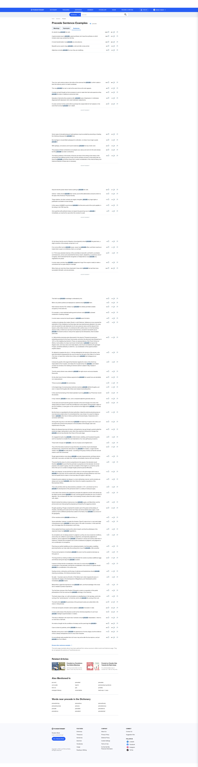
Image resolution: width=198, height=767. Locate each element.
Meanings (56, 28)
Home (53, 18)
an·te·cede (55, 685)
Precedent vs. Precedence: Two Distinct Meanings (74, 664)
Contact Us (129, 731)
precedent (78, 711)
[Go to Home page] (37, 10)
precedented (101, 711)
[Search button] (126, 14)
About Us (103, 731)
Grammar (79, 741)
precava (77, 706)
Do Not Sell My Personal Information (107, 748)
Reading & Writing (82, 750)
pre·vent (54, 682)
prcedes (100, 687)
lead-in (77, 685)
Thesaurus (79, 734)
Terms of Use (105, 744)
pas (76, 687)
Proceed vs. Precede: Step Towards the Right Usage (109, 664)
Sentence (58, 18)
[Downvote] (114, 32)
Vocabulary (80, 744)
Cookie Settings (105, 741)
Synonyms (66, 28)
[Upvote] (108, 32)
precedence (101, 708)
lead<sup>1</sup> (103, 690)
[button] (144, 9)
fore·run (54, 687)
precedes (100, 682)
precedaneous (102, 706)
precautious (78, 703)
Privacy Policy (105, 734)
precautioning (55, 703)
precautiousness (56, 706)
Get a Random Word (58, 739)
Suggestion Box (130, 734)
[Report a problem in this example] (117, 32)
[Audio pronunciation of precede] (90, 24)
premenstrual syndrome (104, 685)
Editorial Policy (105, 738)
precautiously (102, 703)
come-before (78, 690)
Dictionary (79, 731)
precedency (55, 711)
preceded (77, 682)
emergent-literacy (56, 690)
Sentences (74, 15)
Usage (78, 747)
